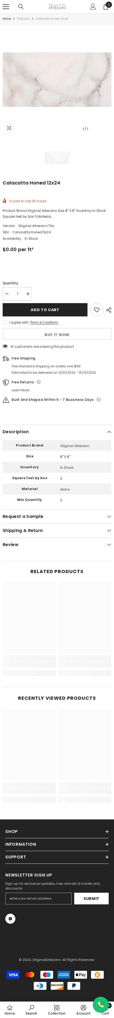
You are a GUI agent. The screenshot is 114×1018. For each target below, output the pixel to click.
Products (23, 19)
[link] (29, 664)
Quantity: (11, 283)
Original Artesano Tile (36, 226)
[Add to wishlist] (96, 309)
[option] (57, 79)
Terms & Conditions (44, 322)
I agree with (19, 322)
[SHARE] (107, 310)
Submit (91, 898)
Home (7, 19)
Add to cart (45, 309)
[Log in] (93, 7)
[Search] (21, 6)
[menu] (6, 6)
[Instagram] (10, 919)
